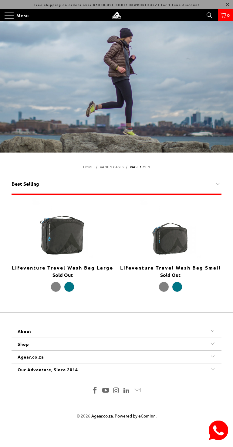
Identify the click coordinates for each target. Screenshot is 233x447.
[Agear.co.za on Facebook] (95, 390)
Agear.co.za (102, 415)
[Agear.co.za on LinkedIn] (126, 390)
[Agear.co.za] (116, 15)
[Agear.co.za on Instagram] (116, 390)
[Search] (211, 15)
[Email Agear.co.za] (137, 390)
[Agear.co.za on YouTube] (105, 390)
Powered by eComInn (135, 415)
